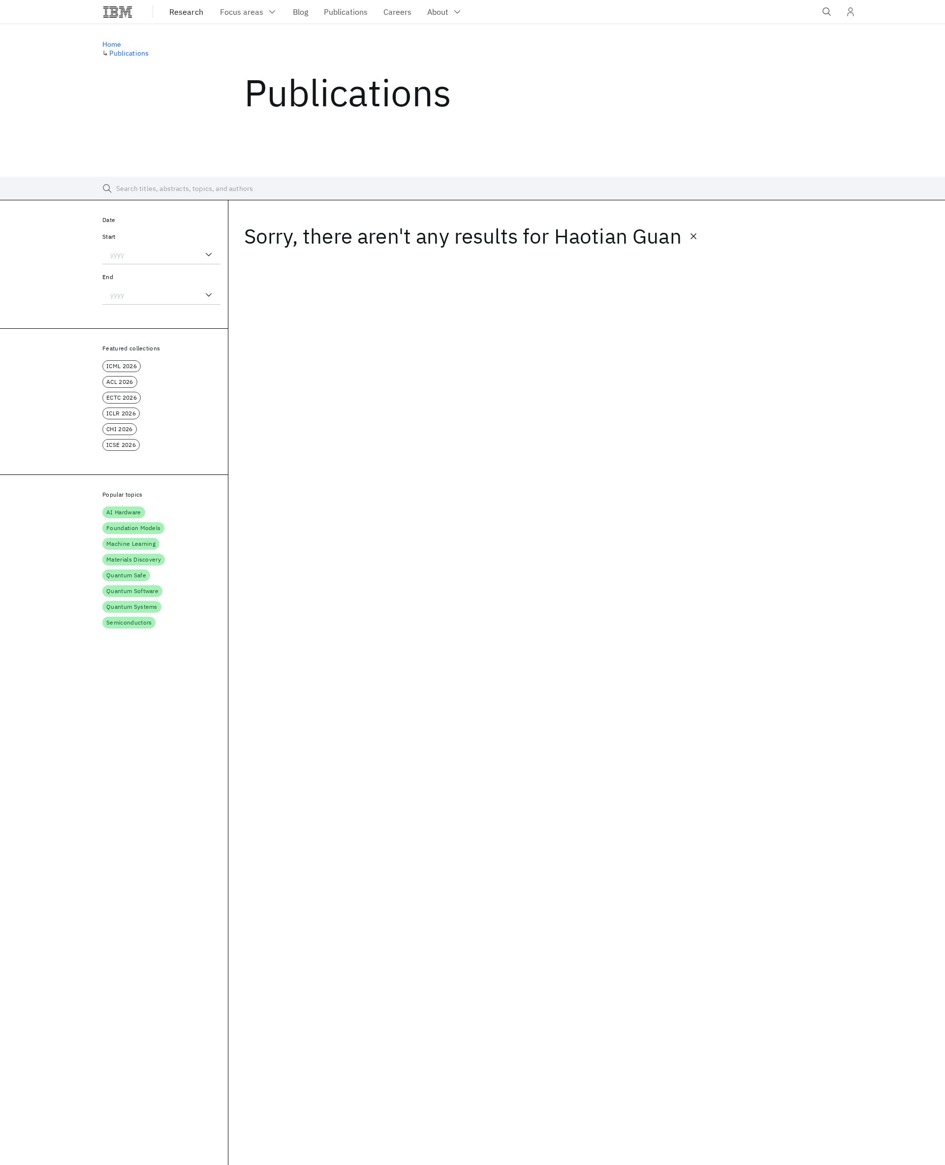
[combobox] (161, 254)
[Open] (209, 254)
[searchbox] (472, 188)
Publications (129, 53)
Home (112, 44)
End (107, 277)
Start (109, 236)
